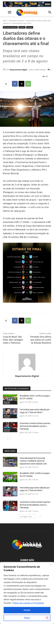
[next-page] (9, 438)
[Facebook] (15, 84)
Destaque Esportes (16, 20)
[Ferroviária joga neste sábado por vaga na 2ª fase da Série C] (10, 413)
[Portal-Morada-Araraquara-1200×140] (27, 4)
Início (5, 20)
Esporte (22, 27)
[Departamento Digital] (5, 69)
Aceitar (27, 610)
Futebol (29, 27)
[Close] (51, 564)
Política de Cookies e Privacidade (28, 603)
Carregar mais (26, 516)
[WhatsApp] (28, 84)
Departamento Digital (18, 70)
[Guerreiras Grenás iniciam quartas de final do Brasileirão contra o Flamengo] (10, 427)
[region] (27, 593)
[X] (21, 84)
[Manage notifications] (47, 617)
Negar (27, 618)
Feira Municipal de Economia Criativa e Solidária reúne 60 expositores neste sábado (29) (33, 461)
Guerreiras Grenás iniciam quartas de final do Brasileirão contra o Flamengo (35, 426)
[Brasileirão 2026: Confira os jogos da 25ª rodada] (10, 399)
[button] (5, 12)
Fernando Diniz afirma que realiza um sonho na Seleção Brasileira (40, 340)
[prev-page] (4, 438)
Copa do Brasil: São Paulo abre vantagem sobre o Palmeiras (13, 340)
